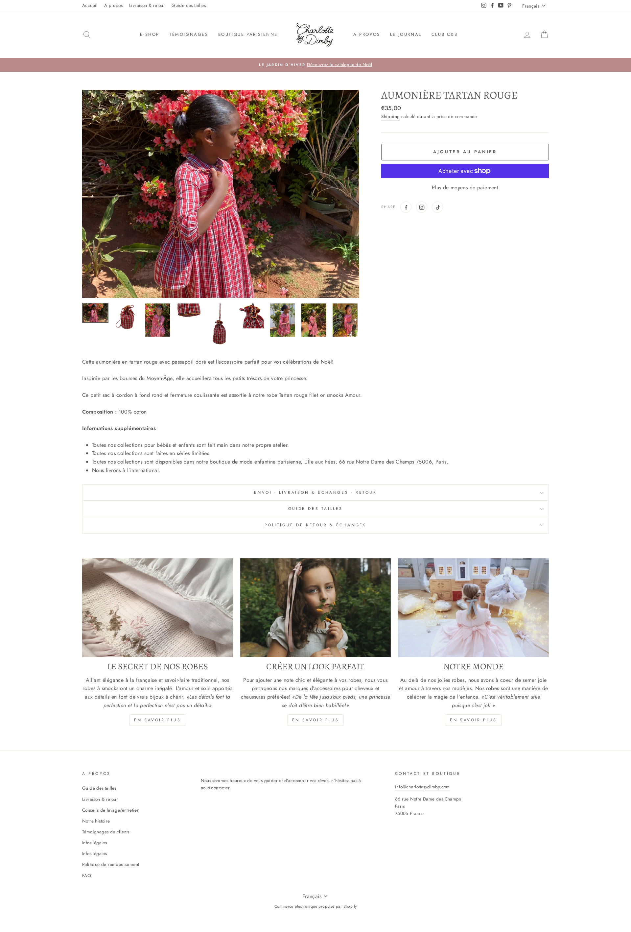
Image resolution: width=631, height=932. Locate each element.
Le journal (406, 34)
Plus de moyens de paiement (465, 187)
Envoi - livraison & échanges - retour (315, 492)
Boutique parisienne (248, 34)
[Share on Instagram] (421, 207)
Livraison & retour (147, 5)
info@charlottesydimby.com (422, 786)
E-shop (149, 34)
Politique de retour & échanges (316, 525)
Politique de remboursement (110, 864)
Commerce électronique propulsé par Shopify (315, 906)
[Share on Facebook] (405, 207)
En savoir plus (157, 720)
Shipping (390, 116)
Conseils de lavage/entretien (110, 810)
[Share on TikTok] (437, 207)
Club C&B (445, 34)
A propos (113, 5)
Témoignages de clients (105, 831)
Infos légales (94, 842)
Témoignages (188, 34)
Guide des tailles (189, 5)
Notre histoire (96, 821)
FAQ (86, 875)
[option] (315, 64)
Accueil (90, 5)
